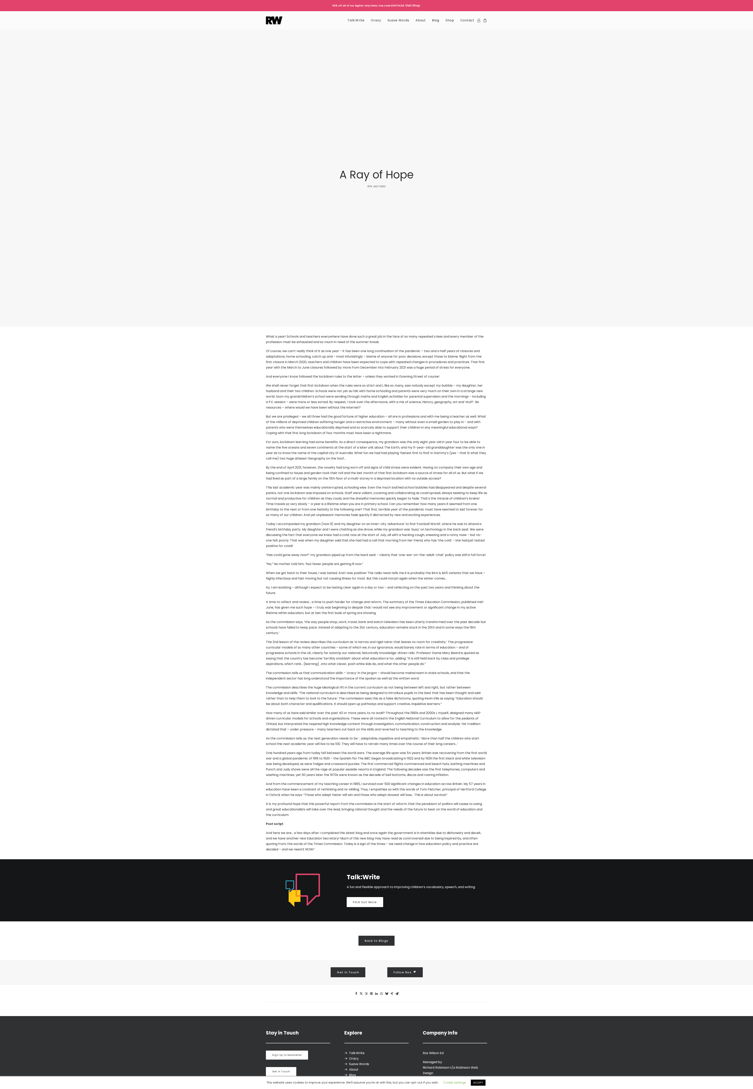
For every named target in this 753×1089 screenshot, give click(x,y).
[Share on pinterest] (371, 993)
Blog (435, 20)
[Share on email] (397, 993)
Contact (467, 20)
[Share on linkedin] (376, 993)
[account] (479, 20)
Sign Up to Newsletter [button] (287, 1055)
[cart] (484, 20)
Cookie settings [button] (454, 1082)
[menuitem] (356, 20)
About (421, 20)
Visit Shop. (413, 5)
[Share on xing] (391, 993)
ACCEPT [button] (478, 1082)
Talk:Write (356, 20)
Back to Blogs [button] (376, 941)
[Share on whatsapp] (381, 993)
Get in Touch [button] (348, 972)
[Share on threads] (366, 993)
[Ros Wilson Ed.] (274, 20)
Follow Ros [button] (402, 972)
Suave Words (398, 20)
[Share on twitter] (361, 993)
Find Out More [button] (365, 902)
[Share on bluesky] (386, 993)
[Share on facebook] (356, 993)
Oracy (376, 20)
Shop (450, 20)
